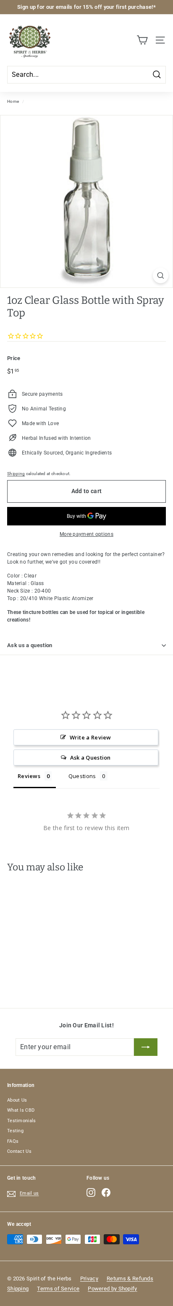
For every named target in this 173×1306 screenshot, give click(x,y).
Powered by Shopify (112, 1288)
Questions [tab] (82, 776)
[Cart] (142, 40)
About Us (17, 1100)
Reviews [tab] (29, 776)
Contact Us (19, 1151)
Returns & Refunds (130, 1278)
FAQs (12, 1141)
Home (13, 101)
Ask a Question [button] (90, 757)
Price (14, 358)
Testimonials (21, 1120)
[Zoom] (160, 275)
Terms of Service (58, 1288)
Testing (15, 1131)
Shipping (16, 473)
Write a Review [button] (90, 737)
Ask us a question (29, 645)
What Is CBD (20, 1110)
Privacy (89, 1278)
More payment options (86, 534)
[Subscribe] (145, 1047)
